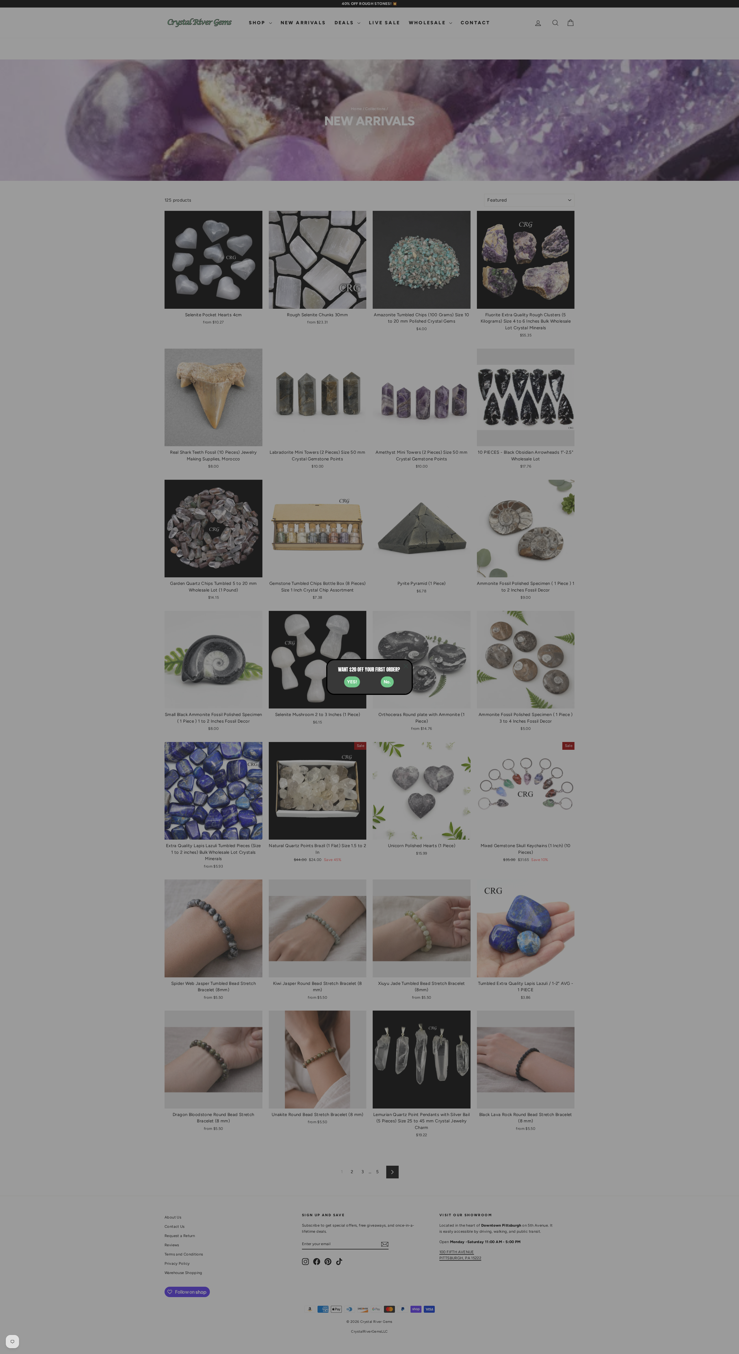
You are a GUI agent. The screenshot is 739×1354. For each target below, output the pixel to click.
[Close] (406, 666)
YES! (352, 682)
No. (387, 682)
